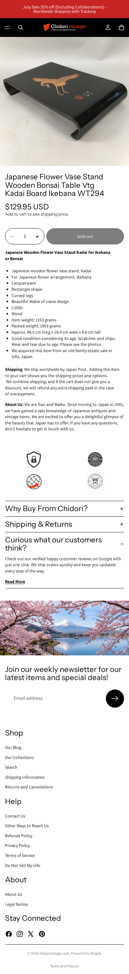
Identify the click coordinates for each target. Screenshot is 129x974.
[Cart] (121, 27)
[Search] (21, 27)
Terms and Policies (64, 966)
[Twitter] (30, 933)
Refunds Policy (18, 835)
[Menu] (7, 27)
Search (11, 767)
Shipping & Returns (38, 524)
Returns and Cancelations (29, 787)
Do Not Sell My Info (22, 865)
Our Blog (13, 747)
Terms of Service (20, 855)
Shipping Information (25, 777)
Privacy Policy (17, 845)
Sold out (85, 236)
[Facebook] (9, 933)
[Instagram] (19, 933)
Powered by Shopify (86, 953)
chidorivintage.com (54, 953)
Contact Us (15, 815)
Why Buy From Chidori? (46, 508)
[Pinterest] (42, 933)
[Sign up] (115, 698)
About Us (13, 894)
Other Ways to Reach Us (27, 825)
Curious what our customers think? (53, 543)
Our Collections (19, 757)
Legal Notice (16, 904)
